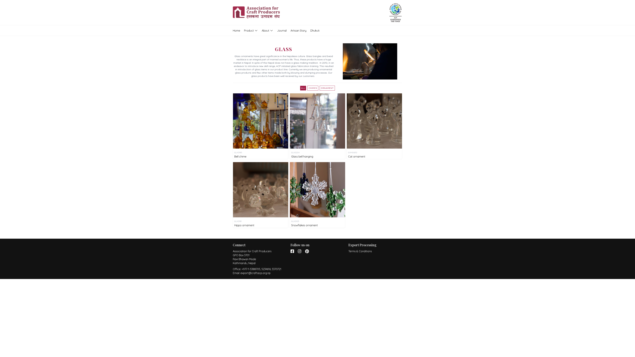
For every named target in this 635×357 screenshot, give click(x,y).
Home (236, 30)
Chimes (313, 88)
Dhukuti (314, 30)
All (303, 88)
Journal (282, 30)
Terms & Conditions (360, 251)
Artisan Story (298, 30)
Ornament (327, 88)
